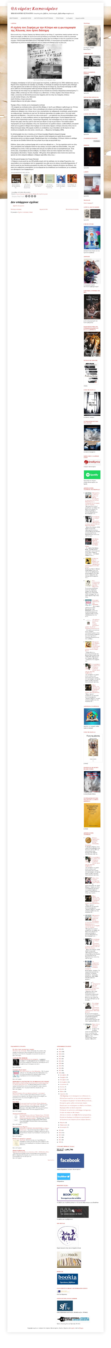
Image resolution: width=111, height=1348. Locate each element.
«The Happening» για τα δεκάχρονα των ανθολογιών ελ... (75, 1096)
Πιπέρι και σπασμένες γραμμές (22, 1138)
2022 (60, 1059)
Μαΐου (62, 1091)
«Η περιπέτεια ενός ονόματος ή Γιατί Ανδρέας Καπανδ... (75, 1119)
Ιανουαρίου (63, 1127)
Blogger (81, 1328)
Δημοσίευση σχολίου (18, 206)
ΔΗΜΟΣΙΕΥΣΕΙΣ (26, 18)
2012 (60, 1137)
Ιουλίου (62, 1087)
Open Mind (16, 1102)
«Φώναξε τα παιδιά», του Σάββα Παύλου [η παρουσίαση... (76, 1115)
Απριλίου (63, 1094)
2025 (60, 1051)
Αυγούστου (63, 1084)
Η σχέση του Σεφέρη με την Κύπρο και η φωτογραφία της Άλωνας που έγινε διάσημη (43, 29)
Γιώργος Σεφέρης (20, 194)
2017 (60, 1070)
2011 (60, 1140)
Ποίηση (34, 194)
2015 (60, 1130)
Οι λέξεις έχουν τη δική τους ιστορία (23, 1049)
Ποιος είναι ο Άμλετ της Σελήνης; (96, 1025)
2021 (60, 1061)
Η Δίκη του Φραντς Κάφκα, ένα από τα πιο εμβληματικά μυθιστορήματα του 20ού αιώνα (92, 563)
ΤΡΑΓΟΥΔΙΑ (59, 18)
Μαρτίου (62, 1122)
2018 (60, 1068)
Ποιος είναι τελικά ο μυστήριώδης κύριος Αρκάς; (96, 880)
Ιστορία (26, 194)
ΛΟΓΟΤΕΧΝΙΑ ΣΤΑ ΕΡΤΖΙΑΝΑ (43, 18)
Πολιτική (39, 194)
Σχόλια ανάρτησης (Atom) (25, 212)
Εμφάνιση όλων (51, 1160)
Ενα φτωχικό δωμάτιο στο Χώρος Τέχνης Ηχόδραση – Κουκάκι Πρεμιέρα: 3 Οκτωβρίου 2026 (33, 1104)
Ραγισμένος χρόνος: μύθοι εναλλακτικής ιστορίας (73, 1103)
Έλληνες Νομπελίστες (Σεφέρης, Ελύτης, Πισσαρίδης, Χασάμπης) (92, 841)
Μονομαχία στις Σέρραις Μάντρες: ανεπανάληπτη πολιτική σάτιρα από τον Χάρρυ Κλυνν (92, 646)
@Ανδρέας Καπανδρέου (34, 8)
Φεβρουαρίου (64, 1125)
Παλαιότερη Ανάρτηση (72, 209)
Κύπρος (30, 194)
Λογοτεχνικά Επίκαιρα (19, 1114)
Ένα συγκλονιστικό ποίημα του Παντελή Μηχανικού (96, 583)
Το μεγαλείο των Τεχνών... (20, 1127)
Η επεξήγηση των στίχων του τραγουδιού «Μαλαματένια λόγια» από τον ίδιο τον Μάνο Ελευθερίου (92, 521)
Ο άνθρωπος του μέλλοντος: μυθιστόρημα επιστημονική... (75, 1110)
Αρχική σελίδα (80, 18)
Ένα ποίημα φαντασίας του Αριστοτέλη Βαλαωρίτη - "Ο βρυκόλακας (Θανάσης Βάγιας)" (92, 1007)
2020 (60, 1063)
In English (69, 18)
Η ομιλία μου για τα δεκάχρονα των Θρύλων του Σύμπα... (76, 1105)
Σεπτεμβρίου (64, 1082)
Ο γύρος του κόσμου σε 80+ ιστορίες (70, 1112)
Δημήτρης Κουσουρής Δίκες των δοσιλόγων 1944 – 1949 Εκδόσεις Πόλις (31, 1152)
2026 (60, 1049)
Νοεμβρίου (63, 1077)
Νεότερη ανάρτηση (16, 209)
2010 (60, 1142)
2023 (60, 1056)
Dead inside (23, 1140)
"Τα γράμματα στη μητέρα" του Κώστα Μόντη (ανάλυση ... (76, 1100)
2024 (60, 1054)
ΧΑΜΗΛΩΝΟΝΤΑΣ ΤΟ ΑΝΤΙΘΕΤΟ (29, 1059)
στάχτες (15, 1092)
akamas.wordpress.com (19, 1150)
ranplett (73, 1328)
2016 (60, 1073)
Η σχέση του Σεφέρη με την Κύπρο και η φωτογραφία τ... (76, 1117)
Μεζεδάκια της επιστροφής (20, 1051)
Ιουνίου (62, 1089)
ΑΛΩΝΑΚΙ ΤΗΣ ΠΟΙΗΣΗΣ (20, 1058)
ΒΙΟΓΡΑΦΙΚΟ (14, 18)
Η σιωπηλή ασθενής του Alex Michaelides (95, 602)
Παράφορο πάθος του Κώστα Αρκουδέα (71, 1108)
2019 (60, 1066)
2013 (60, 1135)
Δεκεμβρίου (63, 1075)
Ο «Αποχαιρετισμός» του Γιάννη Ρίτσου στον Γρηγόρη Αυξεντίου (92, 986)
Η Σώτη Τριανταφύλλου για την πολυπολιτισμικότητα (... (76, 1098)
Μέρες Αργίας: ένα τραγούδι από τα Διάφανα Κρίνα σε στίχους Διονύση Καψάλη (92, 688)
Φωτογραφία (44, 194)
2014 (60, 1132)
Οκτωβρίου (63, 1079)
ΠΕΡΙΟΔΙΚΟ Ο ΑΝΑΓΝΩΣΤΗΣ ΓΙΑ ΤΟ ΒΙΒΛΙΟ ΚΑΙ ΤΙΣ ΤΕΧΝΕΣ (31, 1082)
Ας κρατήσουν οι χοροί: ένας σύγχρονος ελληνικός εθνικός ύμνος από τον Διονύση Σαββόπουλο (92, 668)
